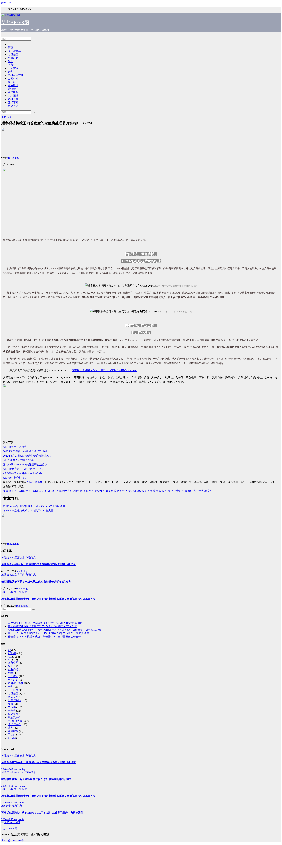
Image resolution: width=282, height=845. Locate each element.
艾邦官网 (13, 102)
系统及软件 (14, 717)
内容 (70, 490)
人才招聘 (13, 95)
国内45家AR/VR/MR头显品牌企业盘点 (25, 464)
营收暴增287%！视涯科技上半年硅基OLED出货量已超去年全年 (44, 636)
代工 (10, 61)
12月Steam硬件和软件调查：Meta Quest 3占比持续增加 (34, 506)
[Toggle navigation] (2, 36)
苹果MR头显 (15, 720)
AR (16, 490)
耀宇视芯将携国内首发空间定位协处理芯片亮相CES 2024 (104, 370)
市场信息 (13, 54)
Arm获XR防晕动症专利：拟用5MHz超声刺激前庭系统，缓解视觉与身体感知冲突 (48, 598)
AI (9, 650)
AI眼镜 (5, 557)
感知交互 (13, 697)
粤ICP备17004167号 (12, 840)
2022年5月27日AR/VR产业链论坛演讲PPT (27, 455)
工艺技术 (13, 68)
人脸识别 (130, 490)
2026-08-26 (7, 769)
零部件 (12, 734)
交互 (91, 490)
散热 (10, 703)
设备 (10, 727)
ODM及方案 (40, 490)
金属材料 (13, 78)
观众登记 (13, 105)
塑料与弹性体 (16, 75)
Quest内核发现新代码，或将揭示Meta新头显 (28, 510)
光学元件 (100, 490)
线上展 (12, 82)
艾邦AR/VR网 (15, 22)
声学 (10, 686)
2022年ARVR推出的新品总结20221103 (25, 451)
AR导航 (77, 490)
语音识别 (179, 490)
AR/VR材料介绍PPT (14, 477)
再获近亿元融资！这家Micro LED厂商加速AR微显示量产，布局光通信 (48, 633)
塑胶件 (208, 490)
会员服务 (13, 92)
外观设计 (61, 490)
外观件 (52, 490)
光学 (10, 71)
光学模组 (13, 676)
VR (30, 490)
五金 (170, 490)
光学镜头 (198, 490)
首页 (10, 47)
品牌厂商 (13, 58)
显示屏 (189, 490)
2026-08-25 (7, 802)
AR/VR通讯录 (34, 482)
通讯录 (12, 88)
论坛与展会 (14, 51)
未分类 (12, 710)
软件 (164, 490)
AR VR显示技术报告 (15, 446)
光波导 (121, 490)
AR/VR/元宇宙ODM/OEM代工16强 (23, 468)
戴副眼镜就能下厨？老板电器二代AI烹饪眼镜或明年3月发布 (36, 581)
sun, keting (13, 157)
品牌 (5, 490)
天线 (158, 490)
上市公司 (13, 64)
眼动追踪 (150, 490)
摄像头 (140, 490)
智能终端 (111, 490)
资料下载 (13, 99)
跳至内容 (6, 2)
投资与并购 (14, 700)
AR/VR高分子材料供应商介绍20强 (22, 473)
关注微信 (13, 85)
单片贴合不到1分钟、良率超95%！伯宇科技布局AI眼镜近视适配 (38, 564)
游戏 (85, 490)
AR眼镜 (23, 490)
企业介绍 (13, 669)
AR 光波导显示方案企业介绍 (19, 460)
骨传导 (12, 738)
